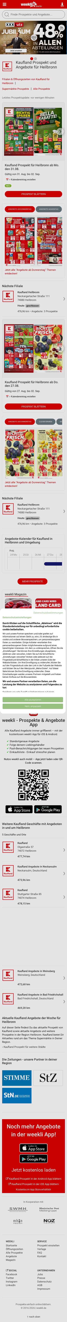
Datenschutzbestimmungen (48, 612)
